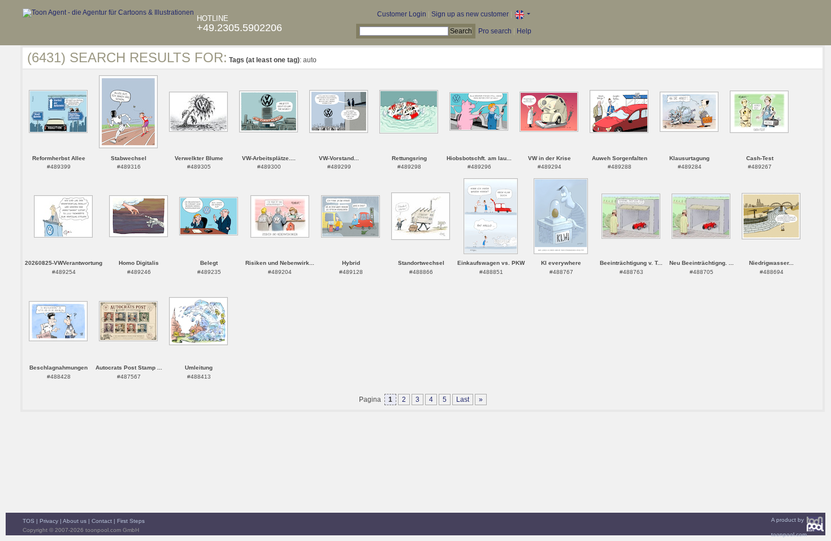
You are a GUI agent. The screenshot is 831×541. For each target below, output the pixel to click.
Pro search (495, 31)
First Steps (131, 521)
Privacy (49, 521)
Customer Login (401, 14)
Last (462, 399)
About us (74, 521)
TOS (28, 521)
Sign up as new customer (470, 14)
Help (524, 31)
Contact (102, 521)
